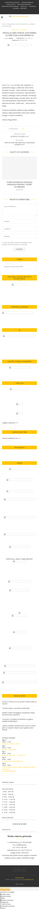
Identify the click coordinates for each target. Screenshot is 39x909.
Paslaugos (23, 6)
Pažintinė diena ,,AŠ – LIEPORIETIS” (14, 755)
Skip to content (5, 888)
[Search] (37, 17)
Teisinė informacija (27, 2)
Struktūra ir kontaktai (12, 2)
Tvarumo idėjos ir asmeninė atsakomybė (16, 708)
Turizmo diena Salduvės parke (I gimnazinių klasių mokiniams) (18, 768)
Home (4, 24)
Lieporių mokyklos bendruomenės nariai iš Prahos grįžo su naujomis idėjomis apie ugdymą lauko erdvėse (19, 728)
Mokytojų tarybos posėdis (11, 744)
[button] (5, 890)
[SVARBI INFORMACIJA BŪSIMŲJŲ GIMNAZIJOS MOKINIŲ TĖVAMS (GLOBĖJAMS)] (19, 167)
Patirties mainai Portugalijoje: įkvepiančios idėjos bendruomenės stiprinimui (18, 714)
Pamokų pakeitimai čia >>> (11, 438)
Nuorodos (32, 6)
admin (11, 38)
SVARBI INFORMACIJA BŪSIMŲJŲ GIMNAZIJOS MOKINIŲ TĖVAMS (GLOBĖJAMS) (19, 184)
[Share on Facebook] (25, 129)
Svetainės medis (19, 878)
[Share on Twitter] (27, 129)
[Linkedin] (19, 870)
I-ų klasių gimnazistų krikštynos (12, 761)
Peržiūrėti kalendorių (9, 771)
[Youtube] (24, 870)
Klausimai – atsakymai (19, 8)
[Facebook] (17, 11)
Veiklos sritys (11, 4)
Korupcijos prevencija (24, 4)
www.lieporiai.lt (29, 879)
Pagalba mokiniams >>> (10, 423)
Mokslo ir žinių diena (9, 750)
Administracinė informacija (10, 6)
